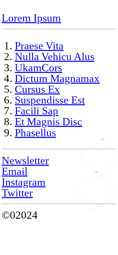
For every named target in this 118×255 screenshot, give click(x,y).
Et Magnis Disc (48, 121)
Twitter (17, 193)
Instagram (24, 182)
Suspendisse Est (50, 100)
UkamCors (38, 67)
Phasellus (35, 133)
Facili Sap (36, 111)
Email (15, 171)
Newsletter (25, 160)
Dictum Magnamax (57, 78)
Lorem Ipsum (31, 18)
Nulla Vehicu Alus (54, 56)
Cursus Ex (37, 89)
